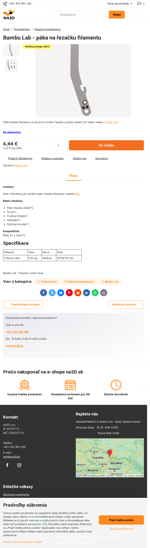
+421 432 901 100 (17, 332)
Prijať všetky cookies (121, 520)
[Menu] (142, 15)
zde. (77, 194)
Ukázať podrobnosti (121, 528)
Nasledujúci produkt (124, 304)
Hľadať (117, 14)
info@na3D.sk (14, 346)
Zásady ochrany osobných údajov (23, 542)
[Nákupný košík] (133, 15)
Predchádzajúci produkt (25, 304)
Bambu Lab (20, 165)
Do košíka (106, 145)
